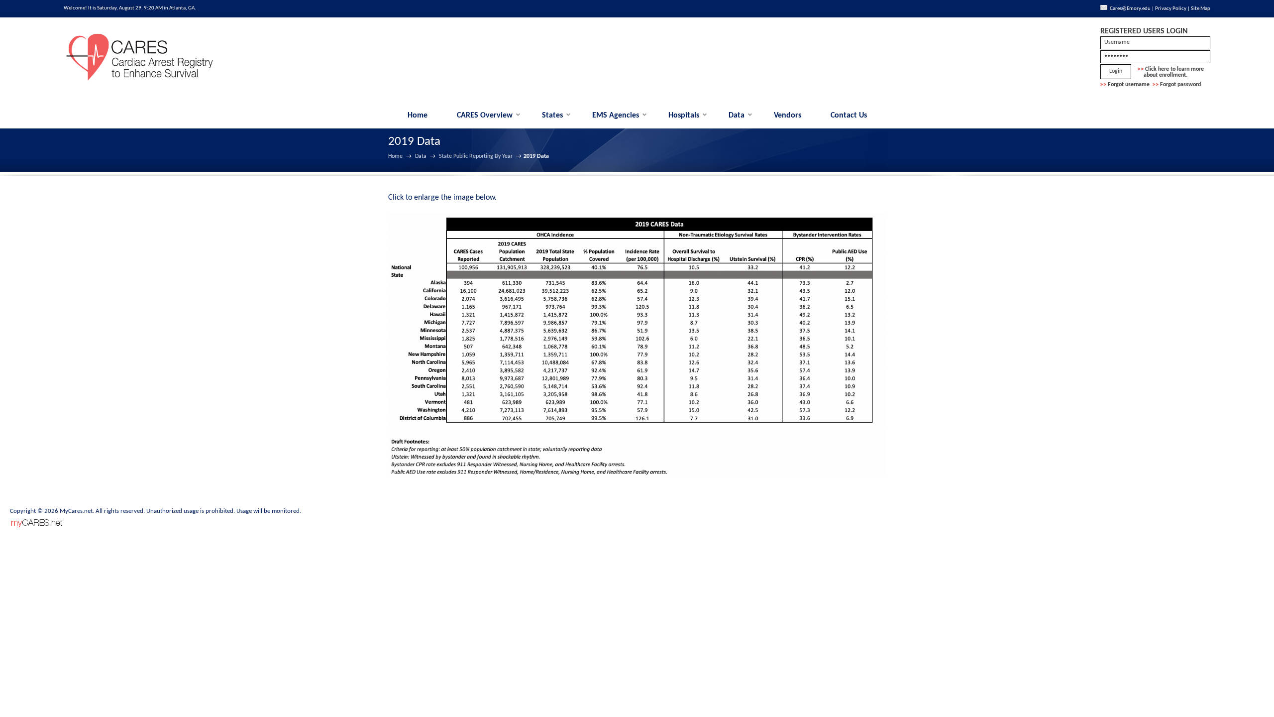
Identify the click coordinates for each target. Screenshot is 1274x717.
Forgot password (1180, 85)
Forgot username (1129, 85)
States (552, 116)
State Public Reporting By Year (476, 156)
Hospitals (683, 116)
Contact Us (849, 116)
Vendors (787, 116)
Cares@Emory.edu (1130, 8)
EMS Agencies (615, 116)
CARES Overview (485, 116)
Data (736, 116)
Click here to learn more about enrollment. (1171, 72)
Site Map (1200, 8)
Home (417, 116)
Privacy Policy (1170, 8)
